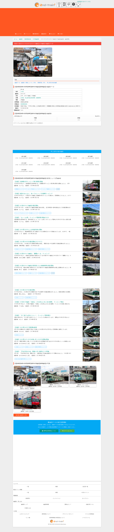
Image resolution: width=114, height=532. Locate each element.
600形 (22, 91)
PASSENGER (29, 409)
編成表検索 (46, 504)
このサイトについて (24, 514)
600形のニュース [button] (19, 189)
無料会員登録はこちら (49, 430)
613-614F (46, 163)
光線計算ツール (90, 504)
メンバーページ (56, 498)
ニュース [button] (18, 33)
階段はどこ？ (68, 504)
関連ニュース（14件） (31, 82)
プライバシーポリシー (68, 514)
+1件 (53, 273)
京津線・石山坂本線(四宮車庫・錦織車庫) (31, 97)
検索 (56, 486)
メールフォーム (86, 517)
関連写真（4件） (42, 82)
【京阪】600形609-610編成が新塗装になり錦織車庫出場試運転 (34, 265)
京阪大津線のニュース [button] (20, 273)
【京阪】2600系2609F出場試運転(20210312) (28, 241)
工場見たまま (28, 508)
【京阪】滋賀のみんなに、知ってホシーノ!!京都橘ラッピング (33, 193)
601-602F (24, 157)
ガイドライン (85, 498)
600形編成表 (36, 39)
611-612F (24, 163)
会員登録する (80, 1)
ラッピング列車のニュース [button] (32, 189)
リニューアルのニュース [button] (21, 213)
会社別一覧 (85, 486)
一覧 (28, 486)
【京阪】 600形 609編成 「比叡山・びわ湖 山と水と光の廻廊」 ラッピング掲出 (39, 302)
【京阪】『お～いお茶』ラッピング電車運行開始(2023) (31, 217)
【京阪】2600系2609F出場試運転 (24, 290)
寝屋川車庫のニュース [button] (43, 249)
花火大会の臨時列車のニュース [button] (23, 359)
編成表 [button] (44, 33)
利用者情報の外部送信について (57, 517)
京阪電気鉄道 (27, 39)
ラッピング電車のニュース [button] (47, 189)
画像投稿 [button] (36, 33)
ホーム (15, 39)
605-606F (68, 157)
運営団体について (46, 514)
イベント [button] (27, 33)
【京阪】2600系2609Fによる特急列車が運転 (28, 229)
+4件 (58, 189)
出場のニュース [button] (33, 213)
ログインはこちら (67, 430)
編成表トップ (24, 504)
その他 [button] (60, 33)
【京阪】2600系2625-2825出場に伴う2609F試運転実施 (31, 339)
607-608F (90, 157)
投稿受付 (28, 498)
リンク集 (28, 517)
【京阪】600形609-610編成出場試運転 (26, 205)
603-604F (46, 157)
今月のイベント (85, 492)
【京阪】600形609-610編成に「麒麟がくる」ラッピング (31, 253)
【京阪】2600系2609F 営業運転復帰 (25, 327)
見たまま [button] (52, 33)
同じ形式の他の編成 (52, 82)
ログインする (87, 1)
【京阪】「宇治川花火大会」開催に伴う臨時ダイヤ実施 (31, 351)
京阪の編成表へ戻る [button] (22, 415)
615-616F (68, 163)
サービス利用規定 (89, 514)
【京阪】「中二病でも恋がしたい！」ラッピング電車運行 (32, 315)
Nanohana (63, 524)
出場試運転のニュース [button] (45, 213)
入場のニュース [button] (19, 347)
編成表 (20, 39)
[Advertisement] (57, 20)
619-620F (24, 170)
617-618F (90, 163)
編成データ (17, 82)
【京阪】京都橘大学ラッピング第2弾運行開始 (28, 181)
